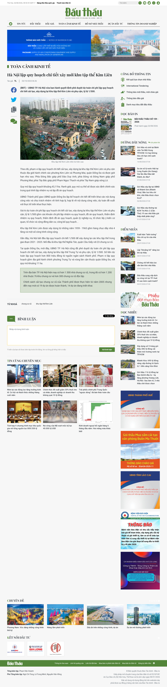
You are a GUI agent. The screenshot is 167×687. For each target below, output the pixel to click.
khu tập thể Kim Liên (44, 304)
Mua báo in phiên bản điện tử (109, 663)
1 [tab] (149, 600)
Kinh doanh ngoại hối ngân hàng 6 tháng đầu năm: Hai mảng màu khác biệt (95, 428)
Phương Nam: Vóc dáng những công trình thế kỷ (25, 628)
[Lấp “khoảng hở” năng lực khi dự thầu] (128, 253)
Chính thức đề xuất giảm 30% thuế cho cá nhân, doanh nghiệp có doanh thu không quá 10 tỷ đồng (60, 392)
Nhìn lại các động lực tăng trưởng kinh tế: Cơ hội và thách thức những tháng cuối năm (24, 392)
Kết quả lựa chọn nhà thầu (138, 79)
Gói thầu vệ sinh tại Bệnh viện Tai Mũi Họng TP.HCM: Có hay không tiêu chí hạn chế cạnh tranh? (148, 153)
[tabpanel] (25, 618)
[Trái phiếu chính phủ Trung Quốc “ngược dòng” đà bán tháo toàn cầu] (96, 375)
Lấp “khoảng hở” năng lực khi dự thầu (148, 251)
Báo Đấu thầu (83, 13)
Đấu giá (49, 23)
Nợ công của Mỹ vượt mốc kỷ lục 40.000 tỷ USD (57, 427)
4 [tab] (156, 600)
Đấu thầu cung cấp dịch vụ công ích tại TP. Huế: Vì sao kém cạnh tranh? (147, 278)
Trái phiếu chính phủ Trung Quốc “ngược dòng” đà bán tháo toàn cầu (94, 391)
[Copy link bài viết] (14, 109)
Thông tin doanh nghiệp (142, 23)
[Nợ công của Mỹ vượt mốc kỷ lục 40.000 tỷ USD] (60, 412)
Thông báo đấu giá (135, 98)
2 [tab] (152, 600)
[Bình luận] (14, 119)
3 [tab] (154, 600)
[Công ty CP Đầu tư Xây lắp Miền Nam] (55, 648)
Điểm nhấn (129, 229)
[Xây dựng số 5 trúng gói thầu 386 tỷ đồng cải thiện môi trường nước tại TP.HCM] (128, 349)
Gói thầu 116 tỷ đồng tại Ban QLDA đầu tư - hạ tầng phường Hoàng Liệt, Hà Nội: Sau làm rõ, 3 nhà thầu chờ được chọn (148, 378)
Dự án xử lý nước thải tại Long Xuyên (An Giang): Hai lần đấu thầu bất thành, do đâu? (147, 172)
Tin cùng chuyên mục (24, 361)
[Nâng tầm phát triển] (65, 614)
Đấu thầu (35, 23)
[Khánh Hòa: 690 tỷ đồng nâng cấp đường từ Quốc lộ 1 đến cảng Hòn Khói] (128, 363)
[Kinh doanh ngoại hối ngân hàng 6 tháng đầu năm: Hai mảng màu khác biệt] (96, 412)
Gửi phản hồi (155, 143)
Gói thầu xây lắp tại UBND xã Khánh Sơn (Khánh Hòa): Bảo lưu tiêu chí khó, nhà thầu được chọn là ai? (148, 192)
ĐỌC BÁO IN (129, 114)
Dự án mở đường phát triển (138, 627)
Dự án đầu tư (115, 23)
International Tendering (137, 86)
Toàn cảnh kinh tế (70, 23)
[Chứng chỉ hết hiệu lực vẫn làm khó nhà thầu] (128, 265)
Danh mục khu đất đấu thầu (139, 104)
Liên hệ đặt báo (91, 663)
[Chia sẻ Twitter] (149, 3)
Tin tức (21, 23)
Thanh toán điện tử (64, 3)
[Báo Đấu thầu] (14, 663)
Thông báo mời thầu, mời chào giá (142, 92)
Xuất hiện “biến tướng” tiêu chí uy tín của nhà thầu (147, 237)
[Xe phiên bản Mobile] (153, 3)
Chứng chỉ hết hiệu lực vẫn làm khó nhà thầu (147, 264)
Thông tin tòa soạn (61, 663)
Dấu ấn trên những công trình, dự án (102, 627)
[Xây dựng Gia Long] (35, 648)
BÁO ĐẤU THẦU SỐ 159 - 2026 (146, 120)
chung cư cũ (26, 304)
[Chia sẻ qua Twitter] (14, 100)
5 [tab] (159, 600)
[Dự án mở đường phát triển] (145, 614)
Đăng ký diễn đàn (144, 663)
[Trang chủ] (10, 23)
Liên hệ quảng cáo (77, 663)
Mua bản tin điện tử (129, 663)
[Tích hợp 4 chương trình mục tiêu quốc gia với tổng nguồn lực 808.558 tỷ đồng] (24, 412)
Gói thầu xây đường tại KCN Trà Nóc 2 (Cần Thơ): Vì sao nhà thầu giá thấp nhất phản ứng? (148, 212)
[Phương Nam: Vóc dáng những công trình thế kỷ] (25, 614)
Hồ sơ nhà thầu (94, 23)
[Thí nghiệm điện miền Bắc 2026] (14, 648)
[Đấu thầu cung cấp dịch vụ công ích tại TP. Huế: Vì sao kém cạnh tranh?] (128, 278)
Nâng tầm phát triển (55, 627)
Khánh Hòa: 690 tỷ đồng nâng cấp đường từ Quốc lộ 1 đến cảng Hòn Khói (148, 363)
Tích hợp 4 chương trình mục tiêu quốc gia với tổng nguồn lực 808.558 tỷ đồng (24, 428)
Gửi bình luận (107, 350)
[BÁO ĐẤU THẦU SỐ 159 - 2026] (126, 126)
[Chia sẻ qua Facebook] (14, 90)
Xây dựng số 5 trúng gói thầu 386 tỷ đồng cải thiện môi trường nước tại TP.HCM (148, 350)
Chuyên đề (15, 601)
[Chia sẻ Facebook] (144, 3)
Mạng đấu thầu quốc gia (46, 3)
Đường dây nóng (134, 142)
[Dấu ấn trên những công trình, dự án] (105, 614)
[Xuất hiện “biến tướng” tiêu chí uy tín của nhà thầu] (128, 237)
